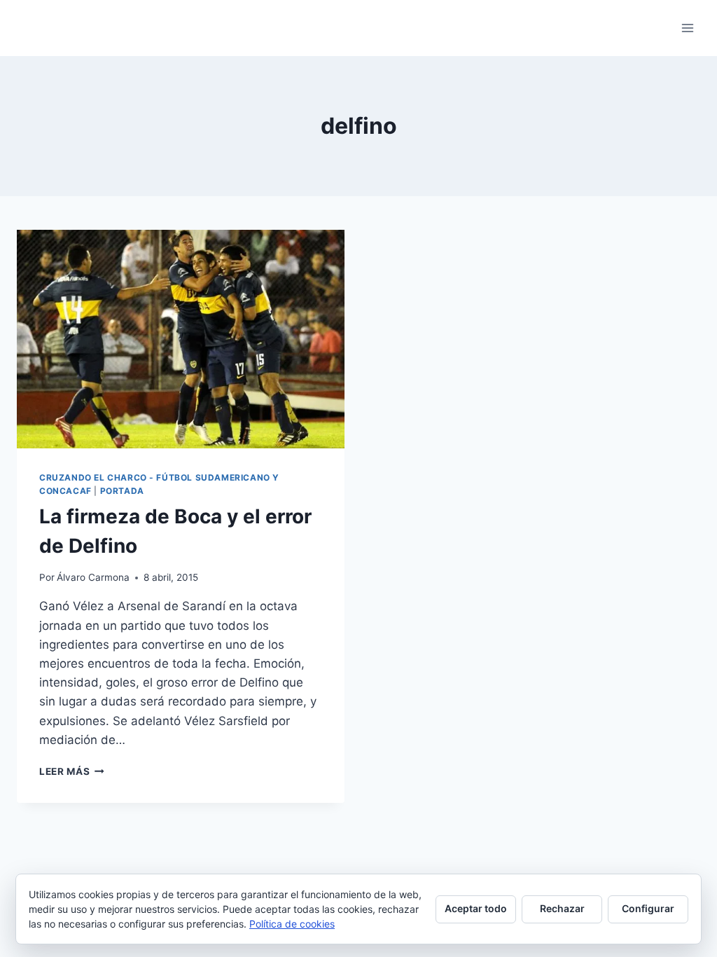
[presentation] (180, 339)
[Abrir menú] (687, 28)
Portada (122, 491)
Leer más (71, 771)
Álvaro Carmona (93, 577)
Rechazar (562, 908)
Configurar (648, 908)
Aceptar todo (476, 908)
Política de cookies (292, 924)
